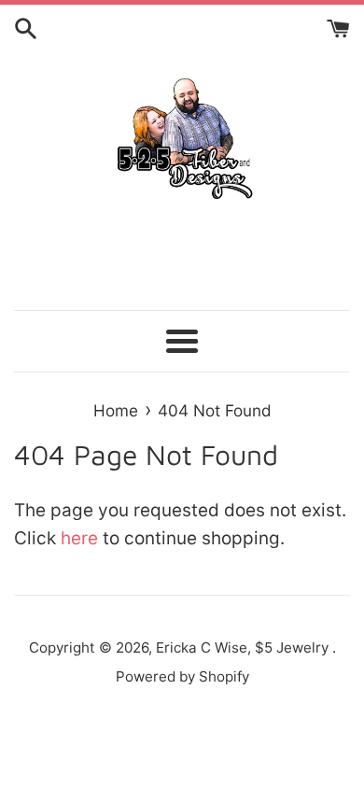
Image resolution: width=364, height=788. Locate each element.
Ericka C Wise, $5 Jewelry (244, 647)
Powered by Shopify (182, 676)
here (79, 538)
